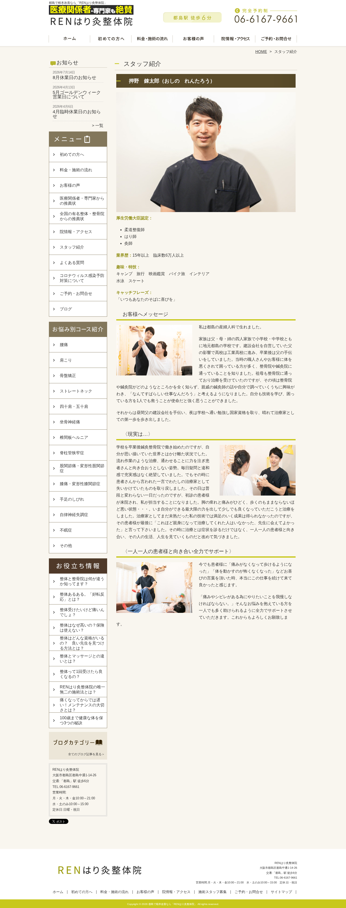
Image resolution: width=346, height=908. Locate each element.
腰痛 (64, 345)
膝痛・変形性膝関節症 (80, 484)
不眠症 (66, 530)
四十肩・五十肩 (74, 406)
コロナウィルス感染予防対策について (82, 278)
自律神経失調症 (74, 515)
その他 (66, 545)
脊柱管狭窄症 (72, 453)
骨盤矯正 (68, 375)
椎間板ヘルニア (74, 437)
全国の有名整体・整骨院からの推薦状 (82, 216)
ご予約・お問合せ (276, 39)
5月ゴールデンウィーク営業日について (77, 95)
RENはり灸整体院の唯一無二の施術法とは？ (82, 689)
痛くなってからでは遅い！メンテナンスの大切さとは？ (82, 705)
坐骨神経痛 (70, 422)
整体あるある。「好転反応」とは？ (82, 596)
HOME (261, 51)
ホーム (69, 39)
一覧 (99, 125)
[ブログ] (78, 748)
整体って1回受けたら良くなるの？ (81, 674)
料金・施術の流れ (152, 39)
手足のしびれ (72, 499)
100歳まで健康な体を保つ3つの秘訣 (81, 720)
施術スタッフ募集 (212, 892)
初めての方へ (111, 39)
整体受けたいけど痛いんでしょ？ (82, 612)
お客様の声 (193, 39)
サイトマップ (281, 892)
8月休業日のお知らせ (74, 77)
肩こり (66, 360)
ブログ (66, 309)
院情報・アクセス (235, 39)
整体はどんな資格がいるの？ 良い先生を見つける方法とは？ (82, 643)
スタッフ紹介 (72, 247)
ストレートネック (76, 391)
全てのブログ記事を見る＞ (86, 754)
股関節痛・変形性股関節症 (82, 468)
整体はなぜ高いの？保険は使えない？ (82, 627)
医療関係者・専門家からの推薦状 (82, 200)
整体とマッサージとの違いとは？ (82, 658)
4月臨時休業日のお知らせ (77, 114)
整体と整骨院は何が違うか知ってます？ (82, 581)
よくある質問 (72, 262)
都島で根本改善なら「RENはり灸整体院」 (172, 904)
